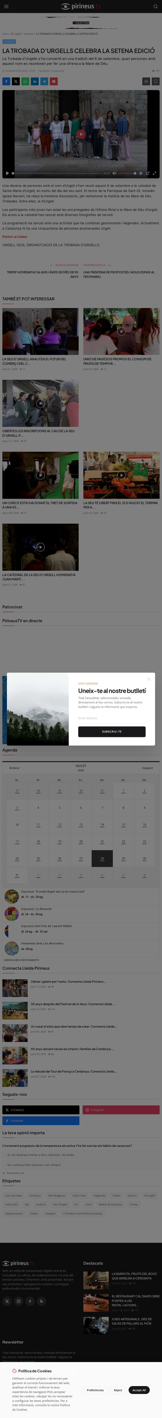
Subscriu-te (112, 731)
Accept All (139, 1390)
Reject (118, 1390)
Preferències (95, 1390)
